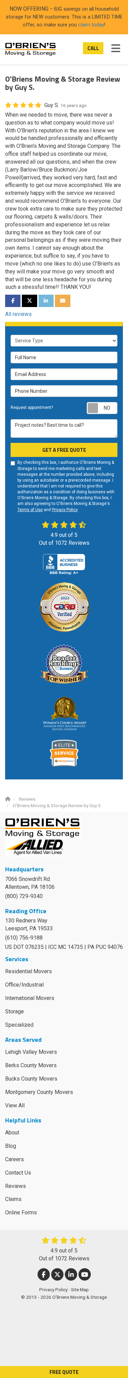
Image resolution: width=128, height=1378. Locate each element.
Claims (13, 1199)
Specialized (19, 1025)
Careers (14, 1159)
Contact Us (18, 1172)
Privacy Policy (64, 509)
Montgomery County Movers (39, 1092)
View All (15, 1105)
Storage (14, 1011)
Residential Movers (28, 971)
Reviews (15, 1186)
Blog (10, 1146)
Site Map (80, 1289)
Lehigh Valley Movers (31, 1052)
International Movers (29, 998)
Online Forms (21, 1212)
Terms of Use (30, 509)
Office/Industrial (24, 984)
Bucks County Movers (31, 1078)
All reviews (18, 314)
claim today (91, 25)
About (12, 1132)
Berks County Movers (31, 1065)
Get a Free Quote (64, 450)
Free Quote (64, 1372)
